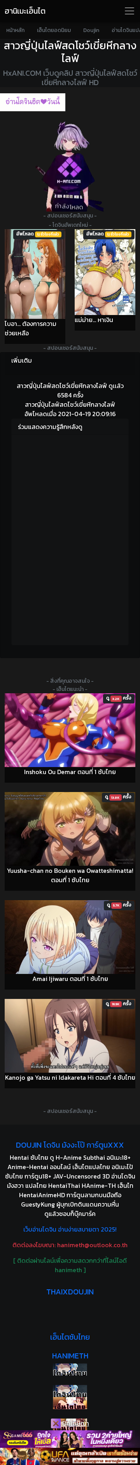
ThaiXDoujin (70, 1292)
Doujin (91, 30)
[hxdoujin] (70, 1391)
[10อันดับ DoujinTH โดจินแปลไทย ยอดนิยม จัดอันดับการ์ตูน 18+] (32, 102)
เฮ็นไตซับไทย (70, 1337)
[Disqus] (70, 538)
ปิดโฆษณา (75, 1423)
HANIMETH (70, 1356)
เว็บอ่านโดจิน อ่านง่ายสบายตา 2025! (70, 1229)
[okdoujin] (70, 1370)
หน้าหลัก (15, 30)
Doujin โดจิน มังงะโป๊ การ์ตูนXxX (70, 1145)
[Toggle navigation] (129, 11)
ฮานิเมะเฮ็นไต (25, 11)
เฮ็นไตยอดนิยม (54, 30)
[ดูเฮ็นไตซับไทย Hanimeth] (70, 1403)
